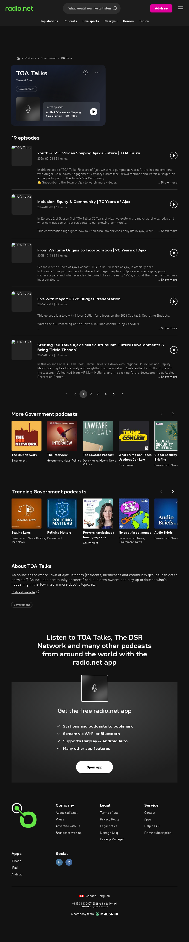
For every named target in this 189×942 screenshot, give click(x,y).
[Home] (18, 58)
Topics (144, 21)
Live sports (91, 21)
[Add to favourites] (85, 72)
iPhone (16, 861)
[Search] (115, 8)
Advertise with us (68, 826)
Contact (149, 812)
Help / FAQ (151, 826)
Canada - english (97, 896)
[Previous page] (75, 394)
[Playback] (93, 111)
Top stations (49, 21)
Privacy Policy (109, 819)
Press (60, 819)
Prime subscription (157, 833)
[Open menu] (180, 8)
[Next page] (114, 394)
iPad (15, 867)
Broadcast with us (69, 833)
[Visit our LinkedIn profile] (59, 862)
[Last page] (123, 394)
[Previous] (161, 412)
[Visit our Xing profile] (69, 862)
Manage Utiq (109, 833)
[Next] (172, 412)
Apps (147, 819)
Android (17, 874)
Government (26, 89)
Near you (111, 21)
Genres (128, 21)
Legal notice (108, 826)
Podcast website (23, 592)
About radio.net (67, 812)
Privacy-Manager (112, 839)
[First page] (66, 394)
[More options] (97, 73)
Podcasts (70, 21)
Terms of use (109, 812)
